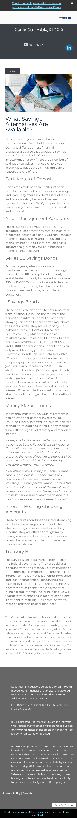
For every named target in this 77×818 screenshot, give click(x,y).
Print (12, 71)
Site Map (28, 793)
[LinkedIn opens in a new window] (69, 50)
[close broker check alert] (72, 3)
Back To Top (62, 805)
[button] (65, 18)
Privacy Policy (12, 793)
